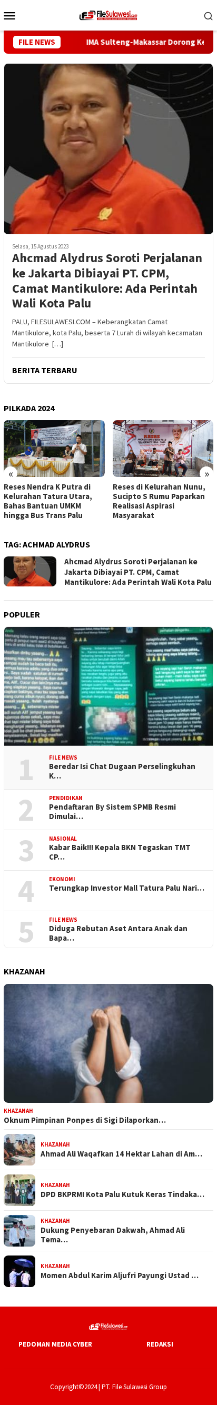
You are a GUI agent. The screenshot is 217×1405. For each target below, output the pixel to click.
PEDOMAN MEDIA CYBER (55, 1344)
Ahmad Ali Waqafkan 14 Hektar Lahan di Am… (121, 1154)
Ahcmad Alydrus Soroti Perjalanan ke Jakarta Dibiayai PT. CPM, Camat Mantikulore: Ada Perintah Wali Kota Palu (107, 281)
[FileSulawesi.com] (108, 14)
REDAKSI (159, 1344)
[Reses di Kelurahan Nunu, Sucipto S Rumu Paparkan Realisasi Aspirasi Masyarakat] (150, 448)
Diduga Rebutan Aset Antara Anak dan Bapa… (118, 933)
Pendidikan (66, 798)
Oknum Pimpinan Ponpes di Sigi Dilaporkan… (85, 1120)
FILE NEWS (63, 757)
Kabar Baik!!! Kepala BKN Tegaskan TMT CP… (120, 852)
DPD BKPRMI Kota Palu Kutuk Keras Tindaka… (122, 1194)
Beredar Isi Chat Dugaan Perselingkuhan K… (122, 771)
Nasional (63, 838)
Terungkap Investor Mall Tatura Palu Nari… (126, 888)
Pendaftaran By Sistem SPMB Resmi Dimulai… (112, 811)
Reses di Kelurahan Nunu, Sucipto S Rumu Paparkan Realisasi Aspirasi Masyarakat (146, 501)
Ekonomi (62, 879)
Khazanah (18, 1110)
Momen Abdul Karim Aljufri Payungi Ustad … (120, 1275)
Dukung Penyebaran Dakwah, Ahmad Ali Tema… (113, 1234)
